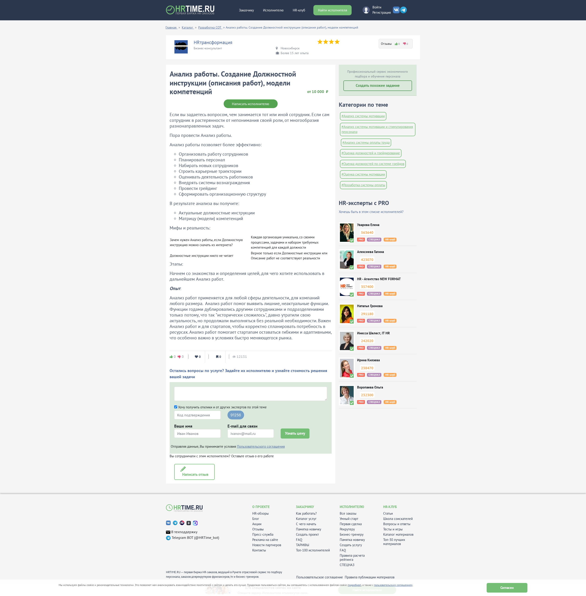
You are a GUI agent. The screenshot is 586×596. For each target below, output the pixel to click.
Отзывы (258, 529)
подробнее (354, 585)
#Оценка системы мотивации (363, 174)
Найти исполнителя (332, 10)
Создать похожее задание (378, 85)
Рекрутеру (347, 529)
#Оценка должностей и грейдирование (371, 153)
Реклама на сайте (265, 540)
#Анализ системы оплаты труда (366, 142)
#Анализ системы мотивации (363, 116)
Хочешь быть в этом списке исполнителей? (371, 212)
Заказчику (246, 10)
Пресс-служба (262, 534)
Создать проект (307, 534)
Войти (376, 7)
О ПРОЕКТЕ (261, 507)
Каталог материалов (398, 534)
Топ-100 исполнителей (313, 550)
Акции (256, 524)
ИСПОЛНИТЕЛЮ (352, 507)
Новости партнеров (266, 545)
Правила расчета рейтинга (352, 557)
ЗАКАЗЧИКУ (305, 507)
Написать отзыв (194, 474)
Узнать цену (295, 433)
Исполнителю (273, 10)
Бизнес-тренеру (352, 534)
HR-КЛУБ (390, 507)
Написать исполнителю (250, 103)
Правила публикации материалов (369, 577)
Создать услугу (351, 545)
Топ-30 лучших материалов (394, 542)
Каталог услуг (306, 519)
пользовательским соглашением (393, 585)
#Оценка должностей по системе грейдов (373, 164)
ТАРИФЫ (302, 545)
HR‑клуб (299, 10)
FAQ (299, 540)
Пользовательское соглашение (319, 577)
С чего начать (306, 524)
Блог (255, 519)
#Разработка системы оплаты (363, 185)
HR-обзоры (260, 513)
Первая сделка (351, 524)
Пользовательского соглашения (261, 446)
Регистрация (381, 12)
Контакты (259, 550)
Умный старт (349, 519)
